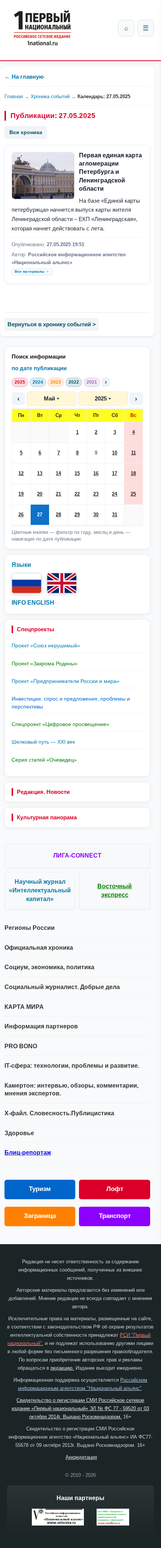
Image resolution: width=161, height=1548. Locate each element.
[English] (62, 583)
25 (133, 494)
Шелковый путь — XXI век (43, 742)
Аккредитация (81, 1457)
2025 (20, 382)
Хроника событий (50, 96)
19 (21, 494)
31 (114, 514)
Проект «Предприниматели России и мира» (65, 681)
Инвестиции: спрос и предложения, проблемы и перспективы (71, 702)
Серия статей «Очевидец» (44, 760)
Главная (13, 96)
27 (39, 514)
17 (114, 473)
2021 (91, 382)
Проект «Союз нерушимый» (46, 645)
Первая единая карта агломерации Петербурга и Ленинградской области (110, 172)
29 (77, 514)
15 (77, 473)
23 (95, 494)
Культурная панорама (47, 817)
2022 (74, 382)
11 (133, 453)
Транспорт (115, 1215)
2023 (56, 382)
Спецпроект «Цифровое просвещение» (60, 724)
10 (114, 453)
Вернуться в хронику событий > (51, 324)
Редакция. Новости (43, 792)
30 (95, 514)
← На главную (24, 76)
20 (39, 494)
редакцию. (62, 1368)
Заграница (40, 1215)
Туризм (40, 1188)
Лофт (114, 1188)
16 (95, 473)
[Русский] (27, 583)
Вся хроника (25, 132)
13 (39, 473)
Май (49, 398)
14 (58, 473)
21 (58, 494)
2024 (38, 382)
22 (77, 494)
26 (21, 514)
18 (133, 473)
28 (58, 514)
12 (21, 473)
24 (114, 494)
